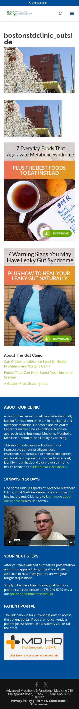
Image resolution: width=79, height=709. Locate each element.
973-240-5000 (39, 3)
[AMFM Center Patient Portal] (34, 648)
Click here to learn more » (48, 467)
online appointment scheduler (31, 594)
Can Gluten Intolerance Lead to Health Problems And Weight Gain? (35, 363)
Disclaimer (39, 704)
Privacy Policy (21, 701)
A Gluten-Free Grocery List (26, 383)
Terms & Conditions (50, 701)
